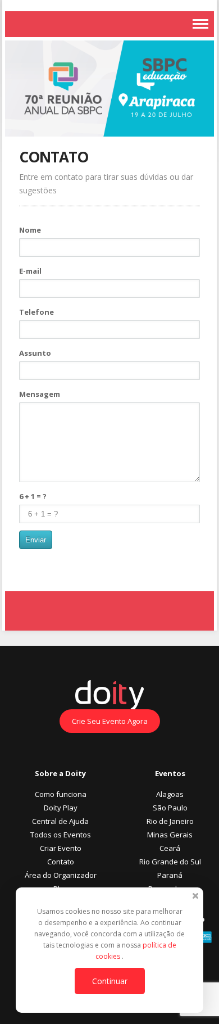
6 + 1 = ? (33, 496)
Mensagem (39, 394)
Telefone (36, 312)
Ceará (169, 848)
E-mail (30, 271)
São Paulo (170, 808)
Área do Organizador (61, 875)
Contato (60, 862)
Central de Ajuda (60, 821)
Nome (30, 230)
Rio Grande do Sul (170, 862)
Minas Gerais (170, 835)
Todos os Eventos (60, 835)
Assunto (35, 353)
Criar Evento (60, 848)
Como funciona (60, 794)
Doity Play (60, 808)
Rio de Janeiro (170, 821)
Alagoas (170, 794)
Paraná (169, 875)
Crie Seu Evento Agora (110, 721)
